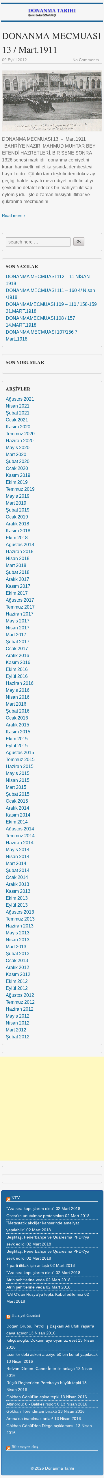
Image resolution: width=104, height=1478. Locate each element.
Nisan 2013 (17, 939)
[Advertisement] (52, 1109)
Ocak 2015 (17, 801)
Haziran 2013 (20, 925)
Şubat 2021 (17, 412)
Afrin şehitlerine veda (25, 1280)
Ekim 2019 (17, 482)
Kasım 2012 (18, 974)
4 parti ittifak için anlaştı (27, 1265)
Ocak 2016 (17, 717)
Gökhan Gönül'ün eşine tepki (32, 1397)
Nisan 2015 (17, 780)
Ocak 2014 (17, 877)
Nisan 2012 (17, 1022)
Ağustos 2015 (20, 752)
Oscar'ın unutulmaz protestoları (35, 1215)
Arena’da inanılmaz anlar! (29, 1418)
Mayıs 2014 (17, 849)
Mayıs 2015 (17, 773)
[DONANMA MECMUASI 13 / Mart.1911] (52, 101)
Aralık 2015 (17, 724)
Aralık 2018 (17, 523)
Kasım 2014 (18, 815)
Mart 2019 (16, 503)
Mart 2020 (16, 454)
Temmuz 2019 (20, 489)
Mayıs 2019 (17, 496)
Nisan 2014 (17, 856)
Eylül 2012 (17, 988)
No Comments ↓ (87, 59)
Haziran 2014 (20, 842)
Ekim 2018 (17, 537)
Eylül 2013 (17, 905)
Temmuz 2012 (20, 1002)
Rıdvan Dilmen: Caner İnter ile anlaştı (40, 1368)
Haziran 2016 (20, 683)
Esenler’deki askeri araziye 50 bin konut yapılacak (52, 1354)
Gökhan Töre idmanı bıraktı (31, 1411)
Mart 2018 (16, 565)
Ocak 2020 (17, 468)
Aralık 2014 (17, 808)
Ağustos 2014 (20, 828)
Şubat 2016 (17, 711)
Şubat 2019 (17, 509)
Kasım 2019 (18, 475)
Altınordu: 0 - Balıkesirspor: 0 (33, 1404)
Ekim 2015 (17, 738)
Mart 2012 (16, 1029)
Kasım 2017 (18, 586)
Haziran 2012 (20, 1009)
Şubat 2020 (17, 461)
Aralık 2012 (17, 967)
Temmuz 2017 (20, 607)
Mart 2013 (16, 946)
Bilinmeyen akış (25, 1446)
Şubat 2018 (17, 572)
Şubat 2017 (17, 641)
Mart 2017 (16, 634)
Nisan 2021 (17, 406)
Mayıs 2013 (17, 932)
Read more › (13, 215)
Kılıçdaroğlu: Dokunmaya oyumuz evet (41, 1340)
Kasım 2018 (18, 530)
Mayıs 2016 (17, 690)
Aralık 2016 (17, 655)
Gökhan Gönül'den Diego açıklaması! (40, 1425)
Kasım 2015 (18, 731)
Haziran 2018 (20, 551)
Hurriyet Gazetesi (26, 1315)
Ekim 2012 (17, 981)
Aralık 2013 (17, 884)
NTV (16, 1197)
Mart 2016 (16, 704)
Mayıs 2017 (17, 620)
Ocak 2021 (17, 419)
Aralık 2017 (17, 579)
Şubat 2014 (17, 870)
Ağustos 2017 (20, 600)
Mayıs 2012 (17, 1016)
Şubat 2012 (17, 1036)
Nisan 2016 (17, 697)
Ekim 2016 (17, 669)
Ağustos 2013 (20, 912)
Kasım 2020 (18, 426)
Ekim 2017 (17, 593)
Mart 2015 (16, 787)
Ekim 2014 (17, 821)
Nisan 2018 (17, 558)
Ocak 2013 (17, 960)
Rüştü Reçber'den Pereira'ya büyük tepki (43, 1382)
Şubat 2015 (17, 794)
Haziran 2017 (20, 613)
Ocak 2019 (17, 516)
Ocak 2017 (17, 648)
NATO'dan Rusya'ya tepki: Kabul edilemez (44, 1294)
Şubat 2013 (17, 953)
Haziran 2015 (20, 766)
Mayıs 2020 (17, 447)
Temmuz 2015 (20, 759)
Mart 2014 (16, 863)
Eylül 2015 (17, 745)
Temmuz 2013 (20, 918)
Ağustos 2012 (20, 995)
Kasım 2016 (18, 662)
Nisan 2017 (17, 627)
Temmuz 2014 (20, 835)
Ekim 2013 (17, 898)
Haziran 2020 (20, 440)
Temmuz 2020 (20, 433)
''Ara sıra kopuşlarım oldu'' (30, 1208)
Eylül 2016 (17, 676)
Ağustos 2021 (20, 399)
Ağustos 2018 (20, 544)
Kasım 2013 (18, 891)
